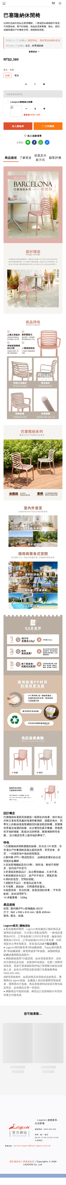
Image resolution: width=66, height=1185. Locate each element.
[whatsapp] (40, 142)
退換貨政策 (28, 1161)
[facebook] (34, 142)
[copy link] (47, 142)
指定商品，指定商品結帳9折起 (33, 40)
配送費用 (52, 943)
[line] (27, 142)
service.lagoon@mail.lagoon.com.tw (32, 1145)
